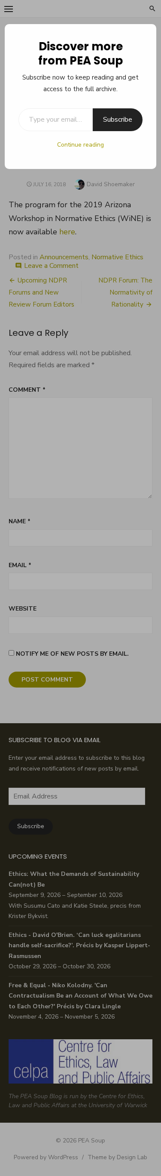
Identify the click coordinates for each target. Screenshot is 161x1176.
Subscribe (117, 119)
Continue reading (80, 145)
